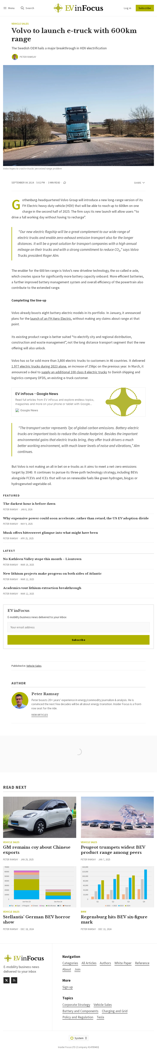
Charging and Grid (115, 1011)
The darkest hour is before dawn (29, 504)
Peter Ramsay (28, 57)
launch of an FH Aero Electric (50, 318)
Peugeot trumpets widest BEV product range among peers (113, 850)
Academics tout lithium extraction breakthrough (42, 588)
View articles (39, 714)
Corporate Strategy (76, 1005)
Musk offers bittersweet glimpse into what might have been (50, 532)
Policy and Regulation (77, 1017)
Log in (127, 8)
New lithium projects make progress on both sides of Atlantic (52, 573)
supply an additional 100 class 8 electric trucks (74, 372)
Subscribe (145, 8)
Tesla (100, 1017)
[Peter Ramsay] (14, 57)
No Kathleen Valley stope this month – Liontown (42, 559)
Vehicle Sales (20, 23)
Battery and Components (80, 1011)
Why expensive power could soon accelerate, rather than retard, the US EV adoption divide (76, 518)
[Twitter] (6, 980)
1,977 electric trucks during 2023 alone (38, 366)
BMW (83, 911)
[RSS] (14, 980)
